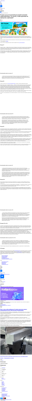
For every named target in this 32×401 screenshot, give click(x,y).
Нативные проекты (4, 395)
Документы (3, 389)
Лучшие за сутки (3, 363)
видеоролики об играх (17, 250)
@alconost (4, 281)
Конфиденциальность (5, 391)
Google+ (8, 274)
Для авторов (3, 388)
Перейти (2, 303)
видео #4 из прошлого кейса (11, 83)
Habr (4, 400)
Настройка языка (3, 399)
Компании (3, 383)
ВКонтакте (6, 274)
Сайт (1, 274)
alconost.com (3, 367)
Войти (3, 378)
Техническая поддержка (8, 399)
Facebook (3, 274)
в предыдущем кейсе (22, 42)
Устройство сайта (4, 387)
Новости (3, 382)
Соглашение (3, 390)
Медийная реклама (4, 394)
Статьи (3, 381)
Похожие (6, 363)
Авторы (3, 384)
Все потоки (3, 0)
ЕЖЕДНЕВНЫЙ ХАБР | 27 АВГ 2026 (5, 305)
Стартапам (3, 396)
